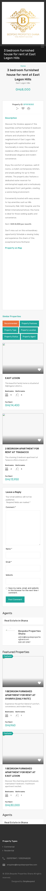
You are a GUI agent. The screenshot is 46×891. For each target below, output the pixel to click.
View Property (23, 368)
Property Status (11, 337)
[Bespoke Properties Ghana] (23, 43)
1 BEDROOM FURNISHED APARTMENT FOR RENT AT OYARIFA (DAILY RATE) (20, 695)
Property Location (28, 330)
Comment (11, 507)
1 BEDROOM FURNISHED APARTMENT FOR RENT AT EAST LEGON (20, 772)
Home (23, 66)
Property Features (29, 323)
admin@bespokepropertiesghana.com (29, 638)
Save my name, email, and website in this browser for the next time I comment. (23, 590)
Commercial (9, 847)
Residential (9, 850)
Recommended (10, 323)
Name (9, 549)
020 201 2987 (24, 642)
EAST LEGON (12, 378)
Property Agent (29, 337)
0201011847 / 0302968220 (19, 858)
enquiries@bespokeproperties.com (22, 865)
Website (9, 575)
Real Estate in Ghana (16, 620)
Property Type (10, 330)
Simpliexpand (29, 881)
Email (9, 562)
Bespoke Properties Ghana (29, 632)
